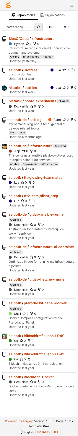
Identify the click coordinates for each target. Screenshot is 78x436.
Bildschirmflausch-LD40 (44, 336)
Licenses (43, 432)
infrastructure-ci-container (51, 247)
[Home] (8, 5)
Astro (57, 119)
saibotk (15, 70)
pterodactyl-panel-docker (45, 303)
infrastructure (42, 38)
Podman (48, 56)
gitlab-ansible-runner (47, 214)
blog (12, 132)
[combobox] (52, 27)
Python (19, 44)
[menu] (27, 432)
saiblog (35, 120)
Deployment (30, 164)
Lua (58, 70)
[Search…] (38, 27)
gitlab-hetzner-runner (47, 279)
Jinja (17, 151)
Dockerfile (21, 106)
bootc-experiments (40, 101)
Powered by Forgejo (19, 421)
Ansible (14, 56)
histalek (15, 87)
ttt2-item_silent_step (41, 196)
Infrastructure (31, 56)
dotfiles (30, 87)
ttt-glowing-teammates (43, 177)
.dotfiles (30, 70)
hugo (22, 132)
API (55, 432)
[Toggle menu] (72, 5)
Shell (17, 313)
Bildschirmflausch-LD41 (44, 354)
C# (16, 340)
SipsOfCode (19, 38)
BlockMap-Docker (39, 377)
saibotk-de (18, 120)
